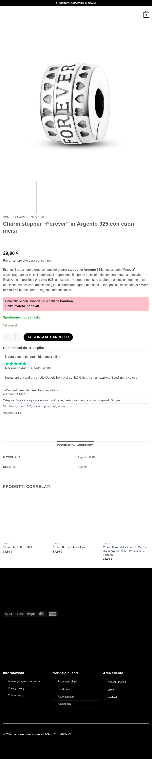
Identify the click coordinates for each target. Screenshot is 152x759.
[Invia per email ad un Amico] (28, 421)
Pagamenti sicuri (67, 681)
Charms (21, 217)
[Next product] (6, 244)
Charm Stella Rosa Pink (18, 547)
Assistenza (64, 703)
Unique (18, 412)
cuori (53, 406)
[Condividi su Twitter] (21, 421)
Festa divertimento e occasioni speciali (87, 400)
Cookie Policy (16, 695)
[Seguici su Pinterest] (146, 734)
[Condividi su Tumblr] (42, 421)
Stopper (37, 217)
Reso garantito (66, 696)
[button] (5, 15)
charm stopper (41, 406)
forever (62, 406)
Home (7, 217)
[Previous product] (14, 244)
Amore (12, 406)
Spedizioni (64, 689)
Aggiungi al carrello (48, 337)
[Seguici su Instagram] (141, 734)
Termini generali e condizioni (24, 681)
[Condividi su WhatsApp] (6, 421)
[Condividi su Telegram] (49, 421)
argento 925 (24, 406)
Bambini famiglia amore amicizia (34, 400)
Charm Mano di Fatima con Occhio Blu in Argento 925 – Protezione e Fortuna (125, 551)
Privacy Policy (16, 688)
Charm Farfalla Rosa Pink (69, 547)
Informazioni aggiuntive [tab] (75, 445)
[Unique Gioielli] (76, 15)
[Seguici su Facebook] (137, 734)
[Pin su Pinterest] (35, 421)
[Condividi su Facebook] (13, 421)
